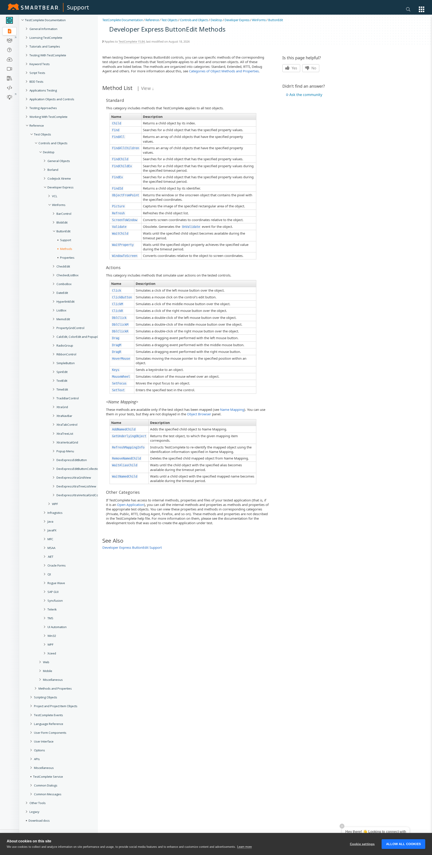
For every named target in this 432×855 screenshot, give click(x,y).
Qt (49, 574)
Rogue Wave (56, 583)
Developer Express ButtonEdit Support (132, 547)
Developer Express (60, 187)
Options (39, 750)
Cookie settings (362, 844)
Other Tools (37, 803)
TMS (50, 618)
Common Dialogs (45, 785)
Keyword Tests (39, 64)
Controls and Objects (53, 143)
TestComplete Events (48, 715)
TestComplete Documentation (45, 20)
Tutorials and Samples (44, 46)
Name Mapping (232, 409)
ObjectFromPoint (125, 195)
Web (46, 662)
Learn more (244, 846)
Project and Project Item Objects (55, 706)
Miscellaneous (53, 680)
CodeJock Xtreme (59, 178)
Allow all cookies (403, 844)
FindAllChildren (125, 148)
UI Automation (57, 627)
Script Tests (37, 73)
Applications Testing (43, 90)
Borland (52, 170)
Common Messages (47, 794)
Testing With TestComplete (47, 55)
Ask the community (305, 94)
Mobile (47, 671)
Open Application (130, 504)
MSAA (51, 548)
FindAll (118, 137)
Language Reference (48, 724)
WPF (50, 644)
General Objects (58, 161)
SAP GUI (52, 592)
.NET (50, 557)
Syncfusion (55, 601)
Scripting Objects (45, 697)
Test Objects (42, 134)
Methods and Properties (55, 688)
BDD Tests (36, 82)
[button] (421, 9)
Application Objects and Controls (51, 99)
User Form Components (50, 733)
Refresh (118, 213)
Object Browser (199, 414)
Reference (36, 125)
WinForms (259, 20)
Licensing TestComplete (45, 38)
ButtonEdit (275, 20)
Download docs (39, 820)
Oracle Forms (56, 565)
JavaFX (51, 530)
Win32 (51, 636)
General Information (43, 29)
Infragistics (55, 513)
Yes (294, 68)
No (313, 68)
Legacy (34, 812)
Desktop (48, 152)
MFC (50, 539)
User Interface (44, 741)
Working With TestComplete (48, 117)
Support (78, 7)
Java (50, 521)
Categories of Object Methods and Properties (224, 71)
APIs (37, 759)
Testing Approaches (43, 108)
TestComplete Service (48, 777)
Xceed (51, 653)
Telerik (52, 609)
